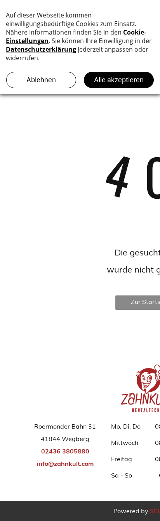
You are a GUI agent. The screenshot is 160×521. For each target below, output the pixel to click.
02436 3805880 (65, 451)
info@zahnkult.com (65, 463)
